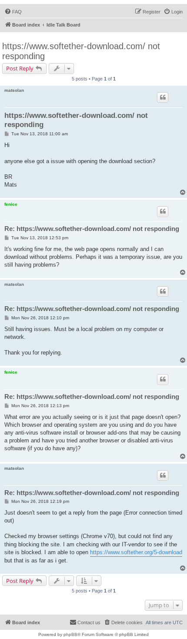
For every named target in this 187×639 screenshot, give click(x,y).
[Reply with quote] (162, 97)
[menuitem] (13, 12)
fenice (10, 204)
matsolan (14, 90)
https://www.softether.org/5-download (136, 552)
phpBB (70, 634)
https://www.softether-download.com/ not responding (81, 51)
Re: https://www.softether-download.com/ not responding (91, 228)
